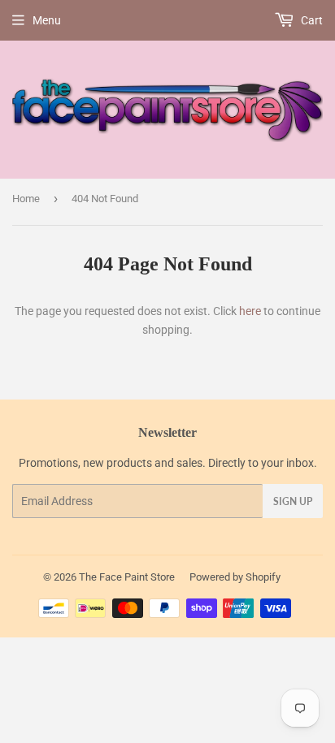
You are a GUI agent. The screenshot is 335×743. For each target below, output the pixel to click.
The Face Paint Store (127, 577)
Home (26, 198)
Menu (47, 20)
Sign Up (292, 501)
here (250, 311)
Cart (310, 20)
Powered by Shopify (235, 577)
